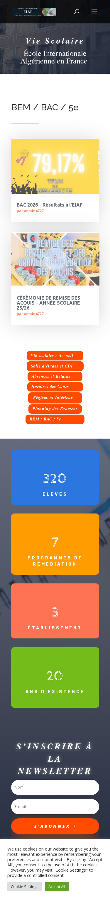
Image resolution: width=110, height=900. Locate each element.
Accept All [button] (56, 886)
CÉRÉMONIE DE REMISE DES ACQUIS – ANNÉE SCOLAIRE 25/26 (48, 302)
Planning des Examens (55, 409)
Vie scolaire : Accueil (52, 355)
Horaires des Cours (50, 386)
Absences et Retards (51, 376)
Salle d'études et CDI (52, 366)
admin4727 (34, 211)
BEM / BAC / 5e (45, 419)
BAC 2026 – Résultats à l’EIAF (49, 204)
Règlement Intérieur (53, 398)
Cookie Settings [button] (24, 886)
